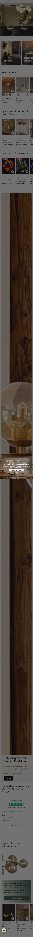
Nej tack (16, 472)
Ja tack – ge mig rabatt (16, 470)
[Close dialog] (1, 459)
